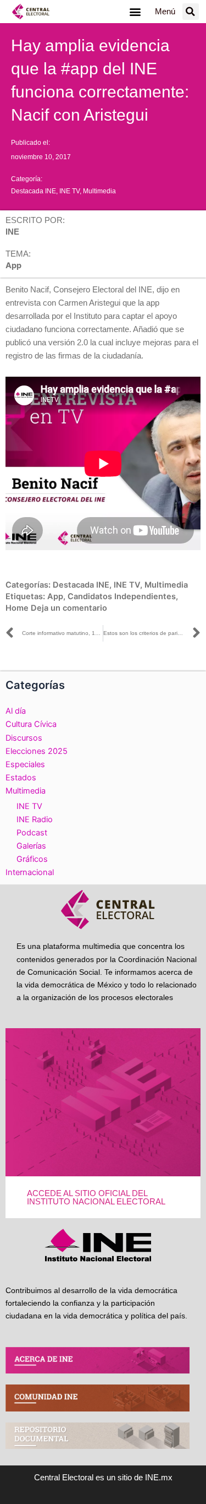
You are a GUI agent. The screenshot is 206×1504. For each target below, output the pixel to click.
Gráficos (32, 859)
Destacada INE (33, 191)
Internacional (29, 872)
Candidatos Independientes (122, 596)
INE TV (69, 191)
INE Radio (34, 819)
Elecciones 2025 (36, 751)
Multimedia (99, 191)
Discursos (23, 738)
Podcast (31, 833)
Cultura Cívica (31, 724)
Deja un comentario (69, 608)
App (55, 596)
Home (17, 608)
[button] (135, 12)
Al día (15, 711)
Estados (20, 778)
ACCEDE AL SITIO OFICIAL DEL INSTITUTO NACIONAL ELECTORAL (96, 1197)
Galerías (31, 846)
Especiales (25, 764)
